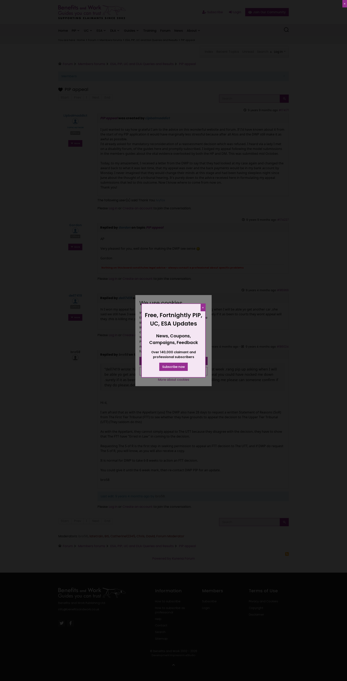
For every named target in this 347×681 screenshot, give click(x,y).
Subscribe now (173, 367)
